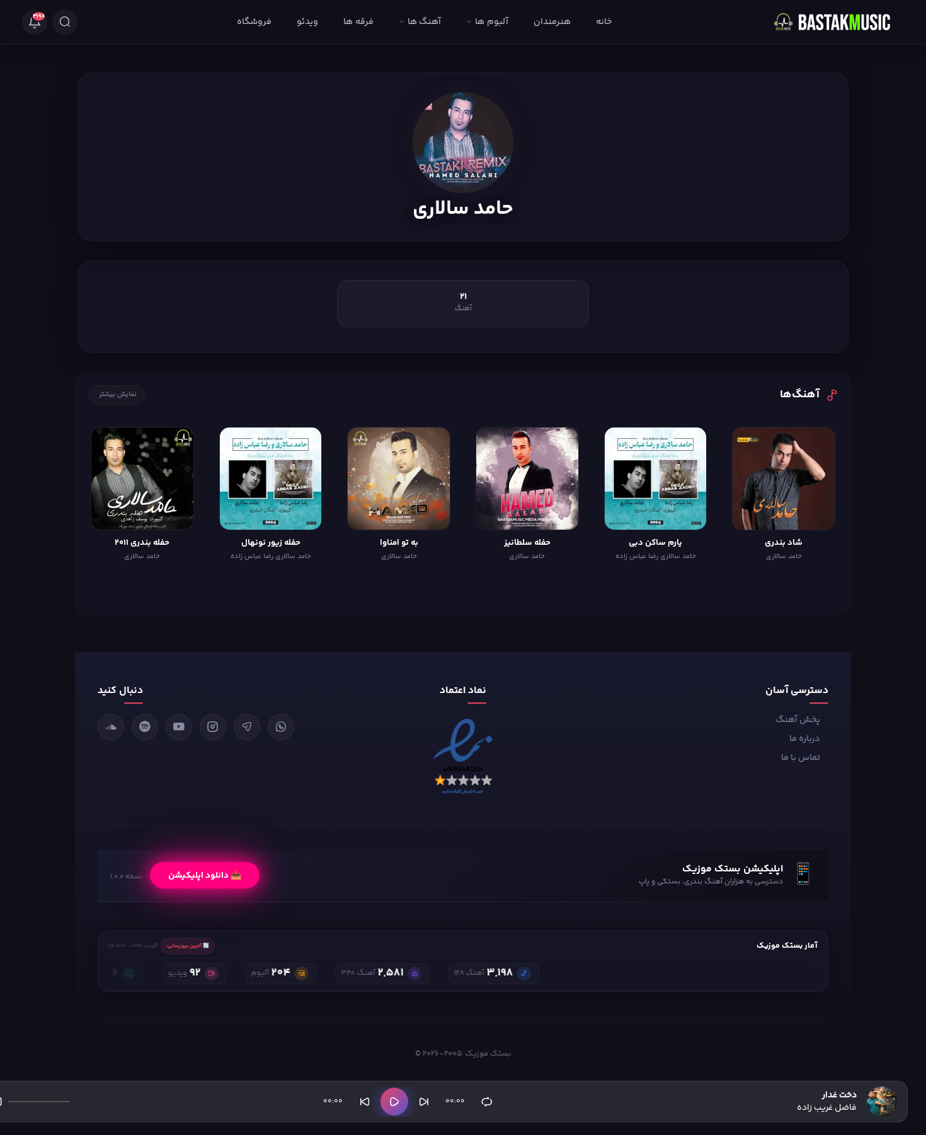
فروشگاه (254, 22)
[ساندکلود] (111, 727)
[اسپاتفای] (145, 727)
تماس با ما (800, 758)
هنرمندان (552, 22)
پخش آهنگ (797, 720)
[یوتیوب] (179, 727)
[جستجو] (64, 22)
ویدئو (307, 22)
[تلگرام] (247, 727)
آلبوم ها (491, 22)
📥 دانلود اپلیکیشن (204, 875)
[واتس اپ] (281, 727)
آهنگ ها (424, 22)
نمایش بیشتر (118, 394)
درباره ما (804, 739)
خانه (604, 22)
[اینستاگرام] (213, 727)
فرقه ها (358, 22)
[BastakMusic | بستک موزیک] (838, 22)
